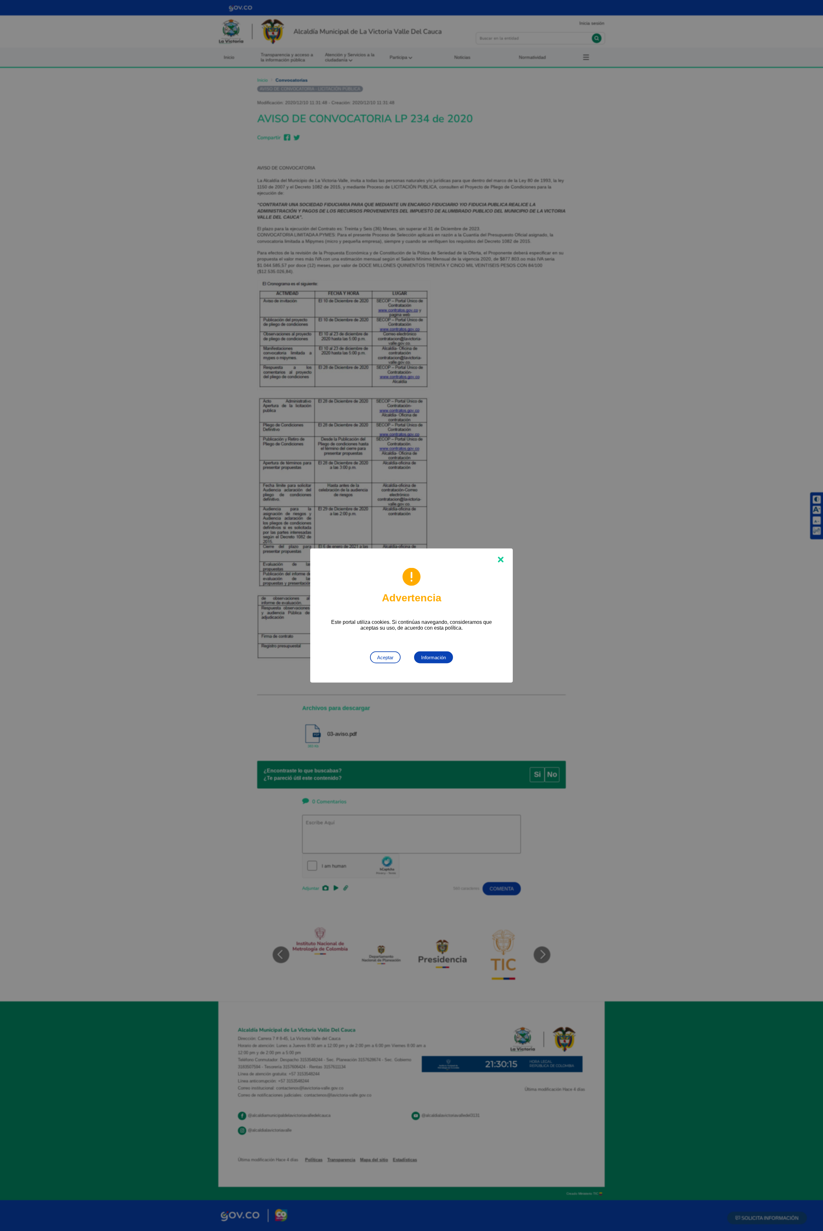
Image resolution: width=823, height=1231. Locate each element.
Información (433, 657)
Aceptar (385, 657)
